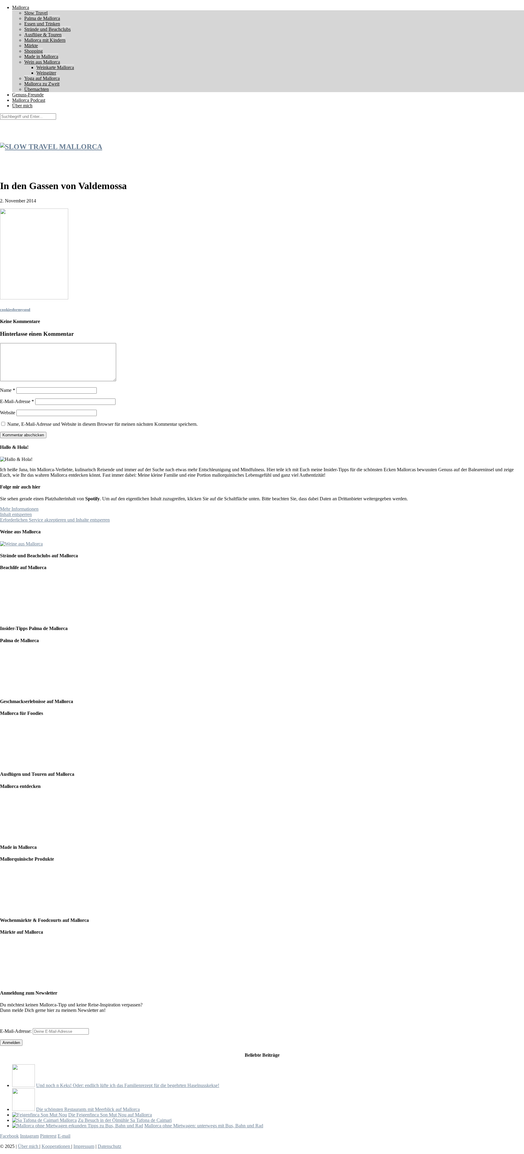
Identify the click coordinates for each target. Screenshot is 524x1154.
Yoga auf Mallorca (42, 78)
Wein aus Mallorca (42, 62)
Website (7, 412)
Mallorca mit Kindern (45, 40)
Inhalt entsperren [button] (16, 514)
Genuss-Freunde (28, 94)
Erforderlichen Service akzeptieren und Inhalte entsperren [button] (55, 519)
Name (7, 390)
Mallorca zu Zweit (41, 83)
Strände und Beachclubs (47, 29)
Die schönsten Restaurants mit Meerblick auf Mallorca (88, 1109)
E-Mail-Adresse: (16, 1031)
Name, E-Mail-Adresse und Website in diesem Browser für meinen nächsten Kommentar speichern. (102, 424)
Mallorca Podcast (28, 100)
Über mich (22, 105)
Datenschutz (109, 1146)
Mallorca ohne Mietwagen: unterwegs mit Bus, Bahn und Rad (203, 1125)
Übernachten (36, 89)
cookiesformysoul (15, 309)
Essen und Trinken (42, 23)
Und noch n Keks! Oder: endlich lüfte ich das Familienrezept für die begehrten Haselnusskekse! (127, 1085)
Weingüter (46, 72)
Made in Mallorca (41, 56)
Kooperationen (56, 1146)
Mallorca (20, 7)
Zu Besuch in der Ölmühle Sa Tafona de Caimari (125, 1120)
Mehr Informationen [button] (19, 509)
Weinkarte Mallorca (55, 67)
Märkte (31, 45)
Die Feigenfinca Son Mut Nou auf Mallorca (110, 1114)
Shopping (33, 51)
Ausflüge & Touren (43, 34)
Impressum (83, 1146)
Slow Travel (36, 12)
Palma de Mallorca (42, 18)
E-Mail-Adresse (17, 401)
